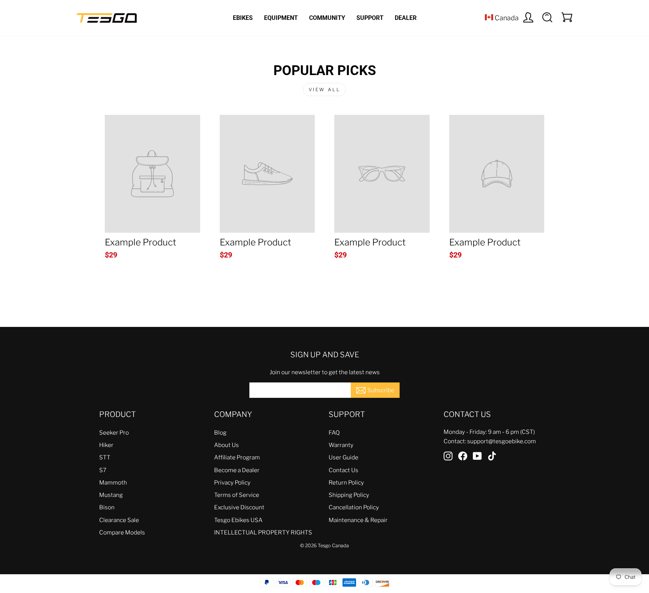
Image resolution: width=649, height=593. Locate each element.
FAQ (334, 432)
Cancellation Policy (354, 507)
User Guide (343, 457)
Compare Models (122, 532)
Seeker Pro (114, 432)
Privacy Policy (232, 482)
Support (369, 17)
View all (325, 89)
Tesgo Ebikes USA (238, 520)
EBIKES (243, 17)
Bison (107, 507)
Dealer (406, 17)
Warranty (341, 445)
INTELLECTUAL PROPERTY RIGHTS (263, 532)
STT (104, 457)
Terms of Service (236, 494)
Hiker (106, 445)
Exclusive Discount (239, 507)
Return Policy (346, 482)
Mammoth (113, 482)
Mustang (111, 494)
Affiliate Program (237, 457)
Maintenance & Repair (358, 520)
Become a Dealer (237, 470)
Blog (220, 432)
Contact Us (343, 470)
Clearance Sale (119, 520)
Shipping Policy (349, 494)
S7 (102, 470)
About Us (226, 445)
